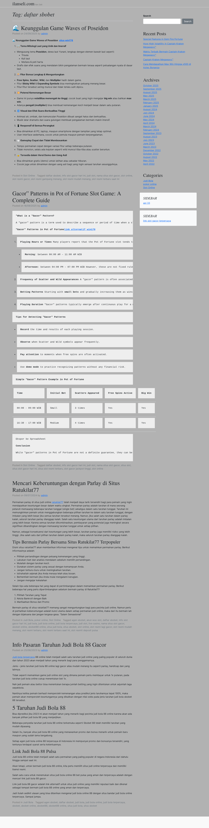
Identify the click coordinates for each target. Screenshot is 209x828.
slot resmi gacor (21, 179)
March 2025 (149, 99)
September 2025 (152, 89)
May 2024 (148, 119)
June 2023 (149, 143)
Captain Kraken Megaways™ (158, 59)
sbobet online (19, 626)
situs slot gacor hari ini (24, 468)
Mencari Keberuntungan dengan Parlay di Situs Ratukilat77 (66, 486)
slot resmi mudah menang (77, 179)
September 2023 (152, 133)
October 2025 (150, 85)
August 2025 (150, 92)
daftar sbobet (53, 175)
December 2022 (152, 150)
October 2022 (150, 153)
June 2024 (149, 116)
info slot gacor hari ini (74, 175)
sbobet (16, 805)
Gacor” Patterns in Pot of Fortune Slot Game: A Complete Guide (66, 196)
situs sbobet (69, 626)
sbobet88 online (37, 626)
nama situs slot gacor (108, 175)
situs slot (126, 465)
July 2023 (148, 140)
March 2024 (149, 126)
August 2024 (150, 109)
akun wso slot (94, 620)
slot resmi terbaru (31, 630)
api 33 (146, 203)
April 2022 (149, 164)
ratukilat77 (57, 502)
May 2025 (148, 95)
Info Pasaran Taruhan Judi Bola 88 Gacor (59, 644)
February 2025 (151, 102)
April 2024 (149, 123)
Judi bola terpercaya (23, 657)
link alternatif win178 (79, 229)
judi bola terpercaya (66, 623)
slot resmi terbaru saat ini (105, 179)
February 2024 (151, 129)
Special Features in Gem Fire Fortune (163, 39)
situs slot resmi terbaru (50, 468)
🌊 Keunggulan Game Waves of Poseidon (60, 28)
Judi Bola (28, 620)
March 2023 (149, 146)
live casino (94, 623)
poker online (41, 620)
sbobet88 (42, 805)
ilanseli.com (23, 3)
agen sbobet (78, 620)
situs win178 (66, 40)
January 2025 (150, 106)
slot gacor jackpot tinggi (77, 468)
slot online (126, 175)
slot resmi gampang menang (46, 179)
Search (147, 15)
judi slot (91, 175)
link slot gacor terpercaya (157, 220)
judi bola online (46, 623)
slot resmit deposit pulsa (84, 630)
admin (44, 33)
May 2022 (148, 160)
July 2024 (148, 112)
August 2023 (150, 136)
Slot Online (29, 175)
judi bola (32, 623)
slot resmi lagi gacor (101, 626)
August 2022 (150, 157)
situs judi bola (54, 626)
